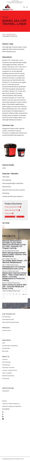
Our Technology (6, 316)
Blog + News (5, 351)
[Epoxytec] (12, 7)
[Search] (23, 7)
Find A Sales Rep (6, 362)
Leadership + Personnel (8, 367)
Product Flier (8, 213)
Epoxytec (10, 458)
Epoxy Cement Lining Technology (10, 322)
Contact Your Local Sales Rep (15, 2)
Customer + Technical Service (9, 370)
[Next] (3, 226)
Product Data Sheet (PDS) (12, 207)
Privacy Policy (5, 378)
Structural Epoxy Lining (8, 319)
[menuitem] (23, 7)
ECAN (3, 343)
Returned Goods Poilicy (8, 375)
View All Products (6, 330)
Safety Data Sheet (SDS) (12, 210)
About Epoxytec (6, 365)
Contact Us (5, 359)
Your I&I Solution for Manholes (10, 345)
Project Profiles (6, 348)
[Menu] (27, 7)
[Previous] (2, 226)
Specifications (5, 391)
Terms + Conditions (7, 373)
